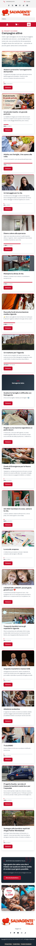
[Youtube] (16, 5)
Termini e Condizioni (26, 944)
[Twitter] (14, 932)
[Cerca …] (18, 18)
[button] (29, 24)
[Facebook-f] (8, 5)
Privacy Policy (8, 944)
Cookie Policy (16, 944)
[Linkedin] (27, 5)
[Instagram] (19, 5)
